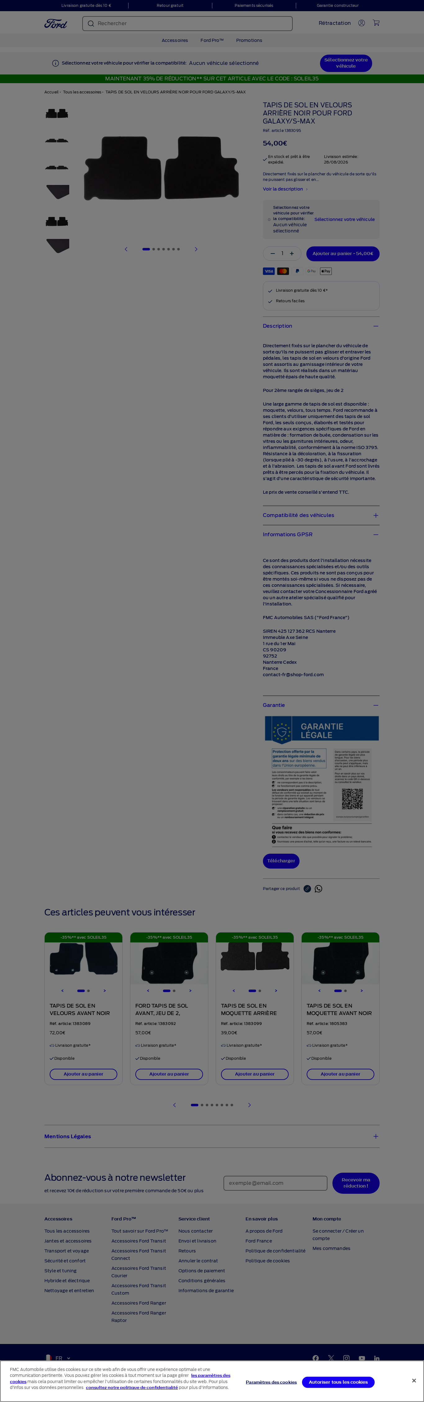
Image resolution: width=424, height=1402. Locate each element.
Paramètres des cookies (271, 1382)
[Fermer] (414, 1380)
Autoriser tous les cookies (338, 1382)
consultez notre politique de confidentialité (132, 1388)
